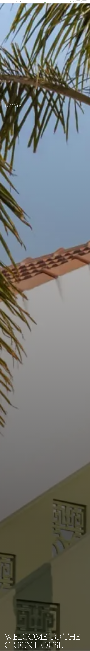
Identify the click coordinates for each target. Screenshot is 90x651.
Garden (21, 1)
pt (73, 1)
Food (17, 1)
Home (4, 1)
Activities (26, 1)
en (70, 1)
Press (31, 1)
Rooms (8, 1)
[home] (45, 2)
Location (12, 1)
